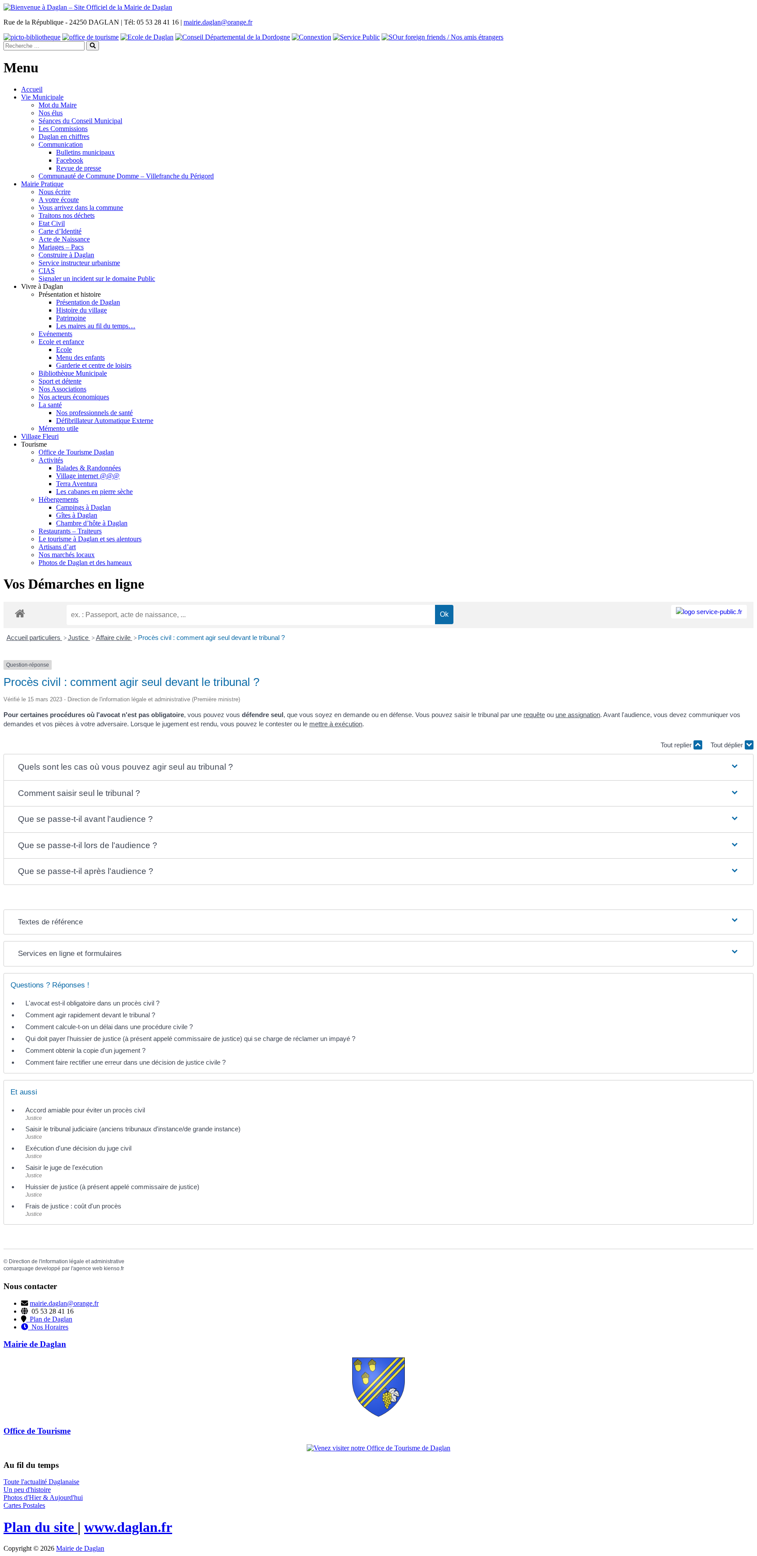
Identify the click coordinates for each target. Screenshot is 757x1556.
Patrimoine (71, 318)
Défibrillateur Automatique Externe (104, 420)
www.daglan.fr (128, 1527)
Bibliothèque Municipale (73, 373)
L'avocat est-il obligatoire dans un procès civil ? (92, 1003)
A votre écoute (59, 199)
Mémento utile (58, 428)
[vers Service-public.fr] (709, 611)
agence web (88, 1268)
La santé (50, 405)
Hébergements (58, 499)
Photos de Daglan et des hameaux (85, 562)
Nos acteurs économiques (74, 397)
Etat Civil (52, 223)
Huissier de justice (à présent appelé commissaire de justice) (112, 1186)
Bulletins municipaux (85, 152)
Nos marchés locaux (67, 554)
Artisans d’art (57, 547)
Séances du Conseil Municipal (80, 120)
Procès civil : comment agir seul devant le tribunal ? (211, 637)
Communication (61, 144)
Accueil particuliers (34, 637)
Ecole (64, 349)
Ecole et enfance (61, 341)
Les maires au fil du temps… (95, 326)
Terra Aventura (76, 483)
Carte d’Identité (60, 231)
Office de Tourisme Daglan (76, 452)
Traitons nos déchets (67, 215)
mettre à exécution (335, 724)
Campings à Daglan (83, 507)
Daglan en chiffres (64, 136)
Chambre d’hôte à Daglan (91, 523)
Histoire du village (81, 310)
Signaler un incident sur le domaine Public (97, 278)
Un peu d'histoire (27, 1489)
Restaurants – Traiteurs (70, 531)
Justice (79, 637)
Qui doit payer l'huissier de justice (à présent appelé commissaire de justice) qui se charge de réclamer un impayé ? (190, 1038)
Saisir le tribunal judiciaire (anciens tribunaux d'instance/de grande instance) (133, 1129)
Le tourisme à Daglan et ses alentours (90, 539)
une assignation (577, 714)
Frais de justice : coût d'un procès (73, 1206)
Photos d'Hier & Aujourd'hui (43, 1497)
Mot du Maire (58, 105)
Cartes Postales (24, 1505)
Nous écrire (55, 191)
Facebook (69, 160)
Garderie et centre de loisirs (93, 365)
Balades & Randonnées (88, 468)
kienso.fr (114, 1268)
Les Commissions (63, 128)
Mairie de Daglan (80, 1548)
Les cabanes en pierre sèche (94, 491)
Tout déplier (728, 745)
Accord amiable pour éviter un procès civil (85, 1110)
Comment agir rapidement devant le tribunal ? (90, 1015)
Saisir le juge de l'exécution (64, 1167)
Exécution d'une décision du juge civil (79, 1148)
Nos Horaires (48, 1327)
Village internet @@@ (88, 476)
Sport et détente (60, 381)
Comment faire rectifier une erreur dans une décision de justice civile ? (125, 1062)
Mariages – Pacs (61, 247)
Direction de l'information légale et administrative (66, 1261)
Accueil (31, 89)
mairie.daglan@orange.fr (218, 22)
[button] (378, 767)
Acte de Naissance (64, 239)
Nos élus (51, 113)
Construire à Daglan (66, 255)
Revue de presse (78, 168)
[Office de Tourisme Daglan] (378, 1448)
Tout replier (677, 745)
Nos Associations (62, 389)
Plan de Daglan (49, 1319)
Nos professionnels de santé (94, 412)
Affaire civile (114, 637)
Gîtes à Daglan (76, 515)
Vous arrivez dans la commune (81, 207)
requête (534, 714)
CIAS (47, 270)
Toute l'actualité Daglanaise (41, 1481)
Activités (51, 460)
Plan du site (41, 1527)
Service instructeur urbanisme (79, 262)
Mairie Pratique (42, 184)
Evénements (55, 333)
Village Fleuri (40, 436)
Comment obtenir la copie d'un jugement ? (85, 1050)
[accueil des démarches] (20, 613)
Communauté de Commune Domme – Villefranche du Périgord (126, 176)
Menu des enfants (80, 357)
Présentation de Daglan (88, 302)
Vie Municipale (42, 97)
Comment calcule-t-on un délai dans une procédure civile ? (109, 1026)
